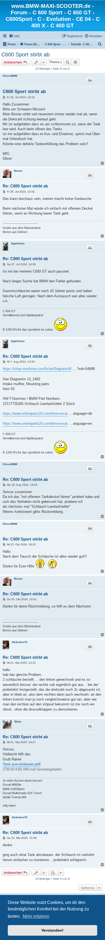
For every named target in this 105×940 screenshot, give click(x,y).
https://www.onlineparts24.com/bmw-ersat (35, 413)
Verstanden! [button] (52, 930)
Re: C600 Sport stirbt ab (25, 186)
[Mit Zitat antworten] (89, 80)
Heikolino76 (19, 642)
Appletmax (18, 243)
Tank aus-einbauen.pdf (21, 764)
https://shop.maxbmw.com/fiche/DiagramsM (37, 369)
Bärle (18, 721)
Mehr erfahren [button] (36, 916)
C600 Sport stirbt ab (25, 54)
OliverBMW (10, 75)
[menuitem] (14, 36)
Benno (18, 170)
